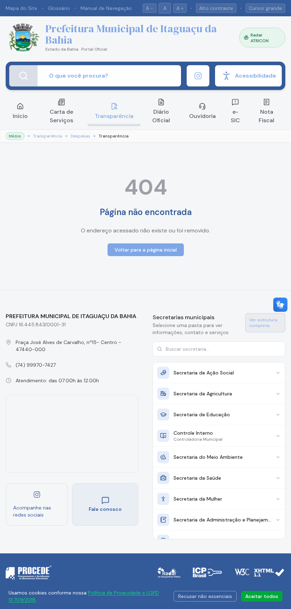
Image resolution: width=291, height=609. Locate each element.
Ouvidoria (202, 116)
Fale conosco (105, 509)
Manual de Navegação (106, 8)
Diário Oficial (161, 116)
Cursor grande (265, 8)
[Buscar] (23, 75)
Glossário (59, 8)
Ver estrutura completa (263, 322)
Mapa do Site (21, 8)
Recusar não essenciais (205, 596)
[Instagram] (198, 76)
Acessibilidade (255, 75)
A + (179, 8)
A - (149, 8)
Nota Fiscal (266, 116)
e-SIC (235, 116)
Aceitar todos (261, 596)
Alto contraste (216, 8)
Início (20, 116)
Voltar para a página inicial (146, 250)
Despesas (80, 136)
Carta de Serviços (61, 116)
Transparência (114, 116)
